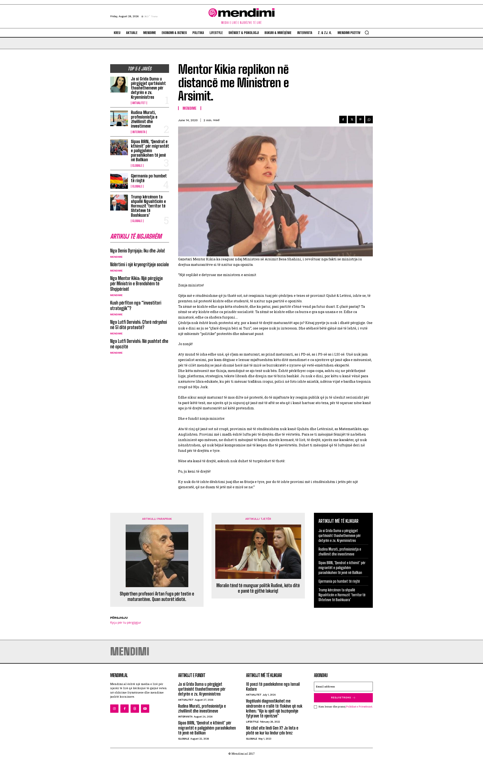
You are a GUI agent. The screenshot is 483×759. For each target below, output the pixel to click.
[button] (366, 32)
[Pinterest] (360, 119)
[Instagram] (114, 708)
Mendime (116, 256)
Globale (137, 165)
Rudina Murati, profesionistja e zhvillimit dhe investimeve (144, 119)
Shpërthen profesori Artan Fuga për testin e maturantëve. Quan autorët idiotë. (157, 596)
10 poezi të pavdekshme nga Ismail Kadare (273, 687)
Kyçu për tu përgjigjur (125, 622)
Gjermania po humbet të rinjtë (149, 178)
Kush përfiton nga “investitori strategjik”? (135, 305)
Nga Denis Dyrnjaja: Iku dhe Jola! (137, 250)
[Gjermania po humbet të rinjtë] (119, 181)
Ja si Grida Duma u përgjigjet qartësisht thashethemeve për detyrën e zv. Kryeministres (148, 88)
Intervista (138, 131)
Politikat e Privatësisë (359, 706)
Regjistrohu (341, 697)
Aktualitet (139, 102)
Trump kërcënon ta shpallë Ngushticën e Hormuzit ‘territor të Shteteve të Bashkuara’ (148, 206)
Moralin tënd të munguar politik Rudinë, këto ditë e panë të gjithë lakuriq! (258, 588)
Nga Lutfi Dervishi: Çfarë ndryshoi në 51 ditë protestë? (138, 324)
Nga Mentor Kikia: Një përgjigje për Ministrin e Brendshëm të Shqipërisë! (136, 283)
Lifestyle (252, 721)
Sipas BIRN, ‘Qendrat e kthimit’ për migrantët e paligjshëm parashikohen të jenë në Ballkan (150, 150)
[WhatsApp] (369, 119)
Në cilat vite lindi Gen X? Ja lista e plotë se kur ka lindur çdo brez (272, 730)
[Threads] (135, 708)
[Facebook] (343, 119)
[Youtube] (145, 708)
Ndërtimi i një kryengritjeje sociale (139, 264)
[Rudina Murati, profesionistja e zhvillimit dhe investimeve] (119, 118)
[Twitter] (351, 119)
